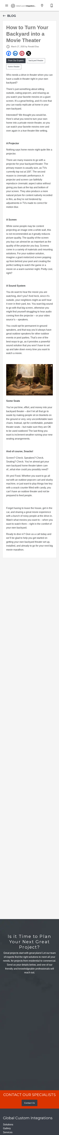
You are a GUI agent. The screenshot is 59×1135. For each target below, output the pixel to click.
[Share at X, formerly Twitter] (28, 53)
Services (7, 1132)
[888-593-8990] (51, 5)
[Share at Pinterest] (22, 53)
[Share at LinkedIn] (15, 53)
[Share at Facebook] (8, 53)
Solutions (8, 1124)
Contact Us (29, 1103)
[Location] (42, 5)
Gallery (7, 1128)
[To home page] (23, 5)
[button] (6, 5)
